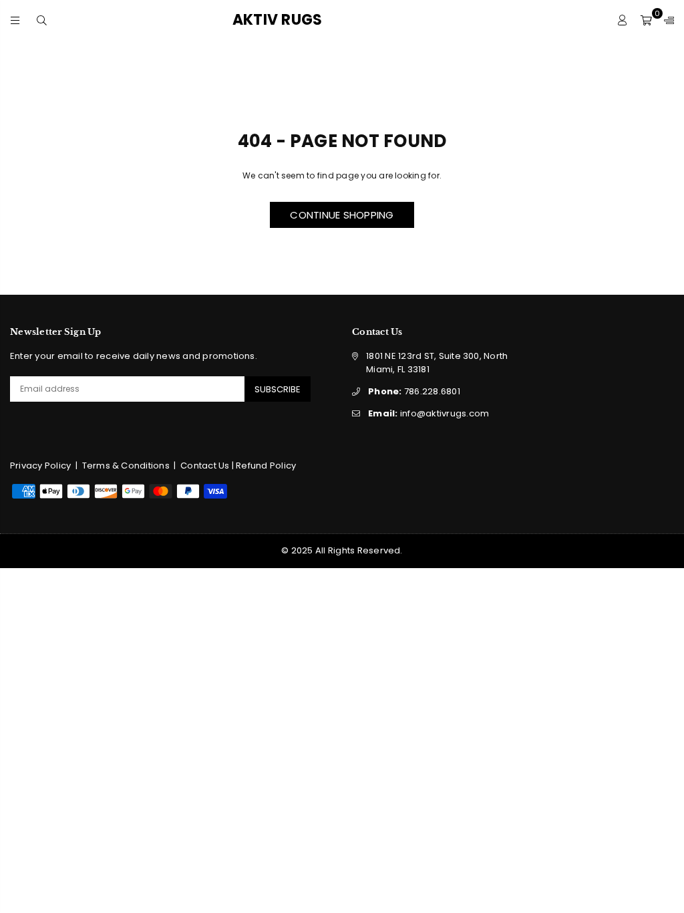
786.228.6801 (414, 391)
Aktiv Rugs (299, 20)
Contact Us (204, 465)
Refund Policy (266, 465)
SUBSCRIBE (277, 389)
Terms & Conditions (126, 465)
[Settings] (666, 20)
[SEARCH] (42, 19)
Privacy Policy (40, 465)
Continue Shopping (341, 215)
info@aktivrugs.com (428, 413)
